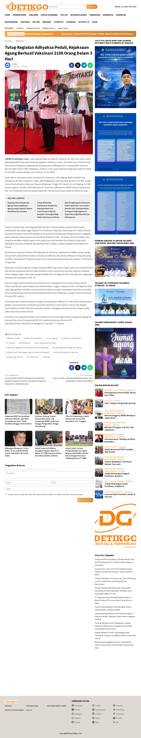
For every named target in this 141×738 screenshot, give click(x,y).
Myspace (78, 718)
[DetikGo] (26, 6)
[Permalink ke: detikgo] (7, 65)
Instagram (78, 714)
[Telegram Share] (84, 65)
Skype (97, 718)
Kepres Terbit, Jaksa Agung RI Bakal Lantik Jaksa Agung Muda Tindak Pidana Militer (73, 378)
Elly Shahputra (24, 343)
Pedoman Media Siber (56, 706)
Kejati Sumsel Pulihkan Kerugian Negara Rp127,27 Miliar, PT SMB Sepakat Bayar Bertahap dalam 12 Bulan (48, 452)
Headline (108, 401)
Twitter (97, 705)
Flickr (97, 722)
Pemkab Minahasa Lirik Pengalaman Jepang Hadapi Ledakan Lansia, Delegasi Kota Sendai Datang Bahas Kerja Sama (113, 626)
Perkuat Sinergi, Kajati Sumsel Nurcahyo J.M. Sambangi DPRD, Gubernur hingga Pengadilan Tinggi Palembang (47, 421)
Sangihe (122, 390)
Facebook (78, 705)
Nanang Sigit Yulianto (14, 357)
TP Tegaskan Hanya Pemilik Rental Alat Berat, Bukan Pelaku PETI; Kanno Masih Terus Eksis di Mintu (113, 600)
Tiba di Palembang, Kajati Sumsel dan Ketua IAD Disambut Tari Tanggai (77, 418)
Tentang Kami (32, 706)
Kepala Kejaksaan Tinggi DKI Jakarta (67, 347)
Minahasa (120, 411)
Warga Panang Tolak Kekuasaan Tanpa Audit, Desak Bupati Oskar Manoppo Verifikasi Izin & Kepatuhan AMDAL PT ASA (113, 591)
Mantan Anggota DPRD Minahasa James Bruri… (120, 416)
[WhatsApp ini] (90, 65)
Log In (29, 710)
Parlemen (108, 390)
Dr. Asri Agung (51, 338)
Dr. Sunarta (10, 343)
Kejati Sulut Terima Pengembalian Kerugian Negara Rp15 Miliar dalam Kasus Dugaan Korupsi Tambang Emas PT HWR (76, 453)
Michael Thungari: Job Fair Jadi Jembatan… (119, 428)
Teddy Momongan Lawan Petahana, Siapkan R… (116, 485)
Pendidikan (121, 423)
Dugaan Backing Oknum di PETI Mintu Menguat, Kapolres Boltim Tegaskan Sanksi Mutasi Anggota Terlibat (115, 616)
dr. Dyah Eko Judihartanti (71, 338)
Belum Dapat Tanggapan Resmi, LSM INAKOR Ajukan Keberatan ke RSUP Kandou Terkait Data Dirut (114, 645)
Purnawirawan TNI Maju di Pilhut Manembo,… (120, 440)
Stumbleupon (100, 710)
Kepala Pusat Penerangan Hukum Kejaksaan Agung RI (28, 352)
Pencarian (92, 6)
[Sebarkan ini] (71, 65)
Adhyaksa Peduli (13, 338)
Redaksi (8, 706)
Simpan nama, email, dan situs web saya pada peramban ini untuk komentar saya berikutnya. (45, 494)
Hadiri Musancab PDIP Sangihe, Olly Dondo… (119, 450)
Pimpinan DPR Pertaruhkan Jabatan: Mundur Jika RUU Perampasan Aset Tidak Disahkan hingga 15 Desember (18, 420)
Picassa (77, 722)
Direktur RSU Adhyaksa (33, 338)
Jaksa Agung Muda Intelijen (45, 343)
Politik (116, 390)
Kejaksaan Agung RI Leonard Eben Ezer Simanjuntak (27, 347)
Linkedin (98, 714)
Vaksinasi (46, 357)
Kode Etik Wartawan (14, 710)
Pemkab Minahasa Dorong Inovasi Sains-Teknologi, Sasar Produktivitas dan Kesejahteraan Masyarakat (115, 581)
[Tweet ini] (78, 65)
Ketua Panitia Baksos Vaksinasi (65, 352)
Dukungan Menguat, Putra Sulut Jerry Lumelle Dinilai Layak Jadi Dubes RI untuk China (17, 452)
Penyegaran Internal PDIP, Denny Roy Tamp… (120, 393)
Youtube (119, 718)
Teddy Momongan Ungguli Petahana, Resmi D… (117, 474)
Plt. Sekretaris (33, 357)
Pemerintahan (110, 413)
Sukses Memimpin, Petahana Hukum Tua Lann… (118, 462)
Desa (106, 411)
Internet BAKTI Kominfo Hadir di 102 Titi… (120, 495)
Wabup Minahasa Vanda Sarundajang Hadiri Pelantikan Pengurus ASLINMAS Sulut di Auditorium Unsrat (115, 635)
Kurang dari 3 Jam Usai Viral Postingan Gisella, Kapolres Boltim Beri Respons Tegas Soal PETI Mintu (79, 34)
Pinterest (119, 705)
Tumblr (77, 710)
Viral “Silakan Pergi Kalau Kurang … (120, 404)
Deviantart (120, 714)
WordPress (120, 710)
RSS (117, 722)
